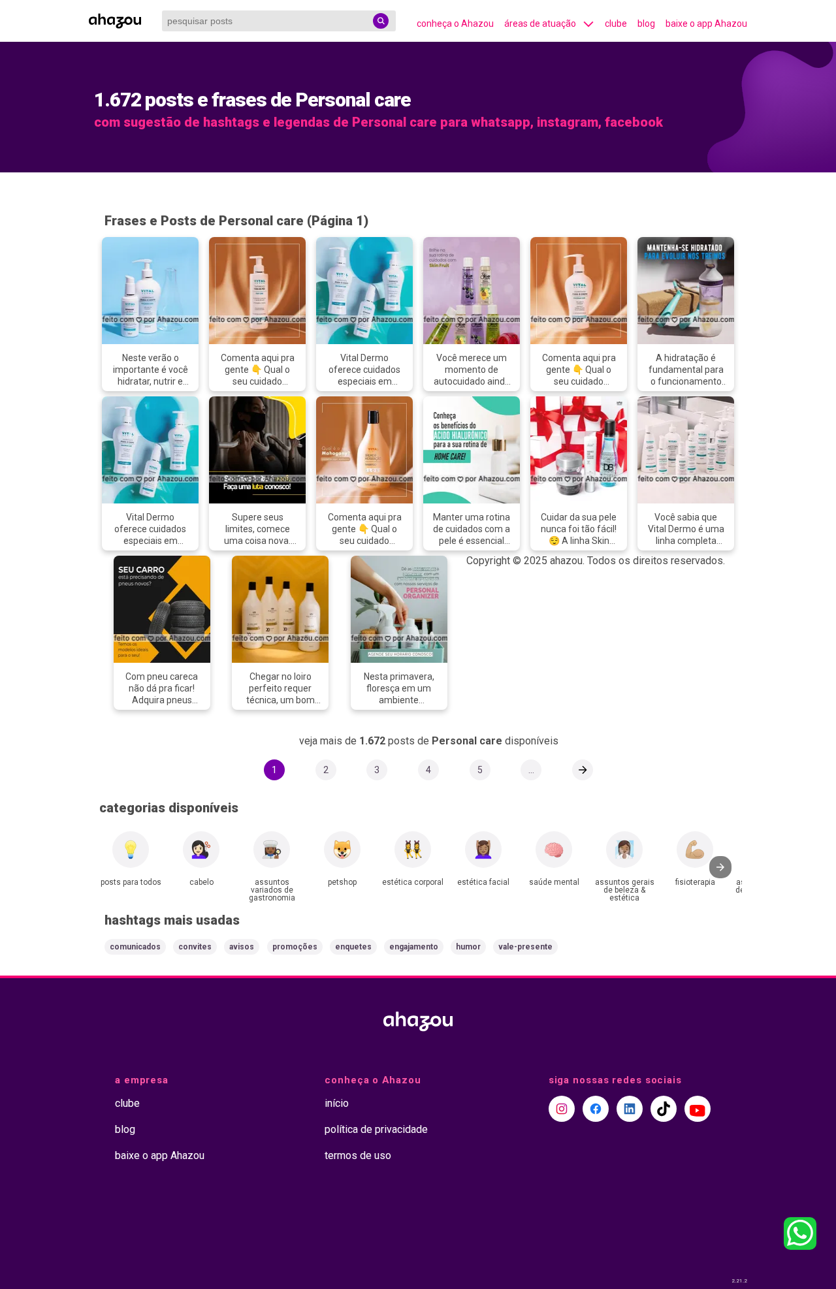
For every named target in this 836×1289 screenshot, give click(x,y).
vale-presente (525, 946)
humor (468, 946)
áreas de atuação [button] (540, 23)
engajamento (413, 946)
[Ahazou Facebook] (596, 1109)
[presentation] (720, 867)
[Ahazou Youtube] (697, 1109)
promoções (294, 946)
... (531, 770)
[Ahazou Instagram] (562, 1109)
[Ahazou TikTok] (664, 1109)
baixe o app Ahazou (706, 23)
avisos (241, 946)
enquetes (353, 946)
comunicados (135, 946)
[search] (381, 21)
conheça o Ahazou (455, 23)
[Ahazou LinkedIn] (630, 1109)
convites (195, 946)
